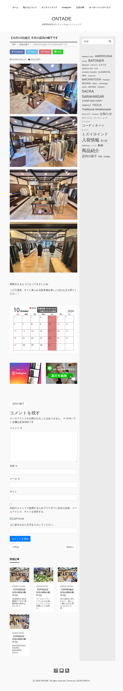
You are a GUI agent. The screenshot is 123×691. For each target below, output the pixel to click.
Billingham (85, 65)
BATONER (96, 60)
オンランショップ (100, 118)
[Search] (110, 41)
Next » (70, 547)
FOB (96, 68)
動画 (100, 145)
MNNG (94, 83)
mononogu (103, 83)
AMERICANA (103, 56)
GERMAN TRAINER (89, 72)
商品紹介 (90, 150)
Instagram (66, 7)
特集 (100, 157)
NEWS (84, 87)
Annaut (84, 61)
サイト (13, 491)
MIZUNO (86, 83)
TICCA (97, 105)
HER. (84, 76)
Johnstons (92, 76)
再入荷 (104, 140)
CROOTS (94, 65)
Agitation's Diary (88, 56)
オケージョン (87, 118)
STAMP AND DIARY (92, 101)
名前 (14, 466)
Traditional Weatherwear (96, 109)
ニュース (85, 130)
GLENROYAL (104, 72)
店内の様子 (35, 59)
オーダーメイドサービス (100, 7)
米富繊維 (107, 156)
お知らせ (106, 113)
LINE (58, 52)
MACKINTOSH (91, 79)
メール (15, 478)
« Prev (15, 547)
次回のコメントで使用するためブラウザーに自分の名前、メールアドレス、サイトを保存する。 (43, 510)
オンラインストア (49, 7)
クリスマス (86, 121)
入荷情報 (90, 140)
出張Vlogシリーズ (89, 146)
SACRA (88, 91)
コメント (16, 428)
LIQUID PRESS (83, 681)
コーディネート (93, 125)
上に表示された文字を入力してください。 (32, 525)
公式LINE (80, 7)
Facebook (18, 52)
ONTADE (61, 18)
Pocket (46, 52)
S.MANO (100, 87)
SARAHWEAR (93, 96)
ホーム (15, 7)
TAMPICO (86, 105)
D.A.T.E (102, 65)
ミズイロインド (95, 134)
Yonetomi (95, 114)
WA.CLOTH (86, 114)
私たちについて (30, 7)
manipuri (106, 80)
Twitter (33, 52)
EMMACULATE (87, 68)
